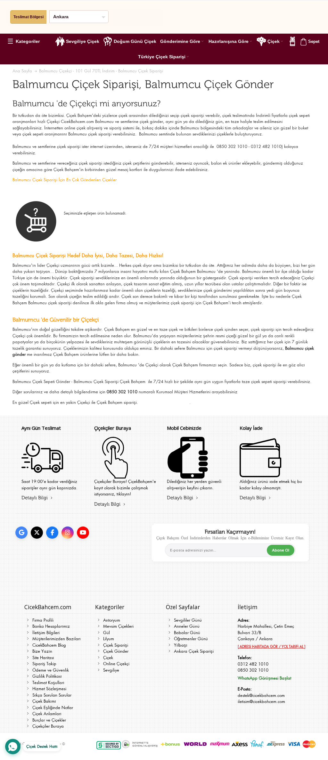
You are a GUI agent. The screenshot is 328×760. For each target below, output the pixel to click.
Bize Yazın (42, 651)
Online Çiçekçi (116, 663)
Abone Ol (280, 550)
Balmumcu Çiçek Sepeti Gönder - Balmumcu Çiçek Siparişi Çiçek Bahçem (79, 381)
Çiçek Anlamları (47, 713)
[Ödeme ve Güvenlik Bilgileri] (188, 474)
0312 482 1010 (253, 664)
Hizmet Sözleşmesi (49, 688)
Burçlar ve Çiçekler (49, 720)
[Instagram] (68, 533)
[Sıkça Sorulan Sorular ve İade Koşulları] (260, 474)
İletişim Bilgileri (46, 632)
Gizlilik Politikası (47, 676)
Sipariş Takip (44, 663)
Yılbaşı (180, 645)
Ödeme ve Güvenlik (50, 670)
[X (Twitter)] (37, 533)
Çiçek (35, 402)
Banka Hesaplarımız (51, 626)
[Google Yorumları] (21, 533)
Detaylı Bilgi (34, 498)
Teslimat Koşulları (48, 682)
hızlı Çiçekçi (48, 121)
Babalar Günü (187, 632)
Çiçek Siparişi (115, 645)
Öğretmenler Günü (191, 639)
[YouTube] (83, 533)
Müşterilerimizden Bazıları (56, 639)
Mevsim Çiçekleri (118, 626)
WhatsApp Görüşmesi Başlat (264, 678)
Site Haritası (43, 657)
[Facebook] (52, 533)
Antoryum (111, 620)
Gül (106, 632)
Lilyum (108, 639)
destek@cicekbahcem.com (261, 695)
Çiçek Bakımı (44, 701)
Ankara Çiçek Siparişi (194, 651)
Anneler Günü (187, 626)
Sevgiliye (111, 670)
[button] (26, 41)
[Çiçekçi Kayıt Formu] (115, 474)
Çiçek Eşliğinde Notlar (52, 707)
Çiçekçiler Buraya (48, 726)
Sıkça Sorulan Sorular (51, 695)
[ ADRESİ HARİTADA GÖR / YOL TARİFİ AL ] (271, 646)
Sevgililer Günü (188, 620)
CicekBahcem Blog (49, 645)
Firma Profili (42, 620)
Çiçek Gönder (115, 651)
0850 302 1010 (253, 670)
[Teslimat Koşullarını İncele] (42, 474)
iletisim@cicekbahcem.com (261, 701)
